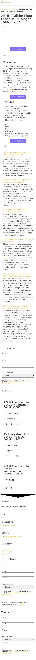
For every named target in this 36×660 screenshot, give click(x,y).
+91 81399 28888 (8, 526)
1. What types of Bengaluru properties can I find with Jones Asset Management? (17, 154)
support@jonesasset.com (11, 537)
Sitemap (21, 605)
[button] (18, 5)
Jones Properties (11, 9)
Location (5, 642)
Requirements (7, 372)
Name (4, 353)
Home (3, 9)
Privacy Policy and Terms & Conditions (15, 382)
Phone (4, 366)
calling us (6, 258)
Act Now (7, 386)
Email (4, 360)
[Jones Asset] (6, 2)
